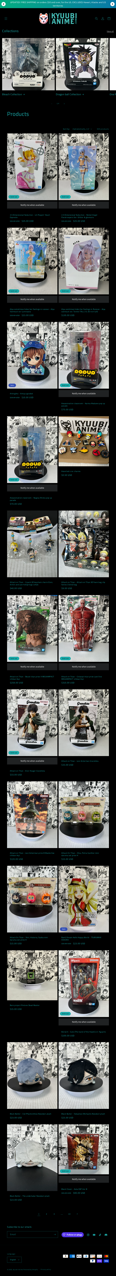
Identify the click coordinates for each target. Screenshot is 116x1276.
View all (110, 31)
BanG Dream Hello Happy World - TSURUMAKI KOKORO (81, 938)
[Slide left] (52, 104)
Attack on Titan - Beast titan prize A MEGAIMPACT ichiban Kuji (32, 677)
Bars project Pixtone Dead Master (25, 1005)
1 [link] (38, 1213)
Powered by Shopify (30, 1270)
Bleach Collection (12, 94)
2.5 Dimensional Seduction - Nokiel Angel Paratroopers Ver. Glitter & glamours (79, 216)
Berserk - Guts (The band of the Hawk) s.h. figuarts (83, 1031)
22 (69, 1214)
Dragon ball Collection (68, 94)
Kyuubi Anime (18, 1270)
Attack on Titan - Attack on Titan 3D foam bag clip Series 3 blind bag (83, 583)
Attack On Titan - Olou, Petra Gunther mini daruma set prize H (80, 854)
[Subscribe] (55, 1234)
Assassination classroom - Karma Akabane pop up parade (83, 404)
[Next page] (77, 1214)
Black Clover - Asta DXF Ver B (74, 1189)
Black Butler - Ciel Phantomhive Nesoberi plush (30, 1114)
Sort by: (66, 129)
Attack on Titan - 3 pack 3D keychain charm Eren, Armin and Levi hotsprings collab (31, 583)
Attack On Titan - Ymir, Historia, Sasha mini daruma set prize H (29, 938)
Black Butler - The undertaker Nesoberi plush (30, 1196)
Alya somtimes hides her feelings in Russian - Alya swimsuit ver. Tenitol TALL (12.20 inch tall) (83, 310)
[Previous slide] (3, 4)
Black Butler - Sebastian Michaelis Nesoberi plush (83, 1114)
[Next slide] (112, 4)
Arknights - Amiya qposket (21, 393)
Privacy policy (46, 1269)
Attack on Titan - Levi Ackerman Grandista (80, 761)
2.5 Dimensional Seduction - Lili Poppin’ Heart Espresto (30, 216)
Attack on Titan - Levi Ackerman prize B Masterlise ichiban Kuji (32, 854)
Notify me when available (32, 204)
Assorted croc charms (70, 471)
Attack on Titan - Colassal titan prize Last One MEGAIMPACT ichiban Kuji (81, 677)
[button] (6, 18)
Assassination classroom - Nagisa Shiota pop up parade (31, 499)
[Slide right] (64, 104)
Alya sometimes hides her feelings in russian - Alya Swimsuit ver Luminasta (32, 310)
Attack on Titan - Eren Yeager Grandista (27, 771)
